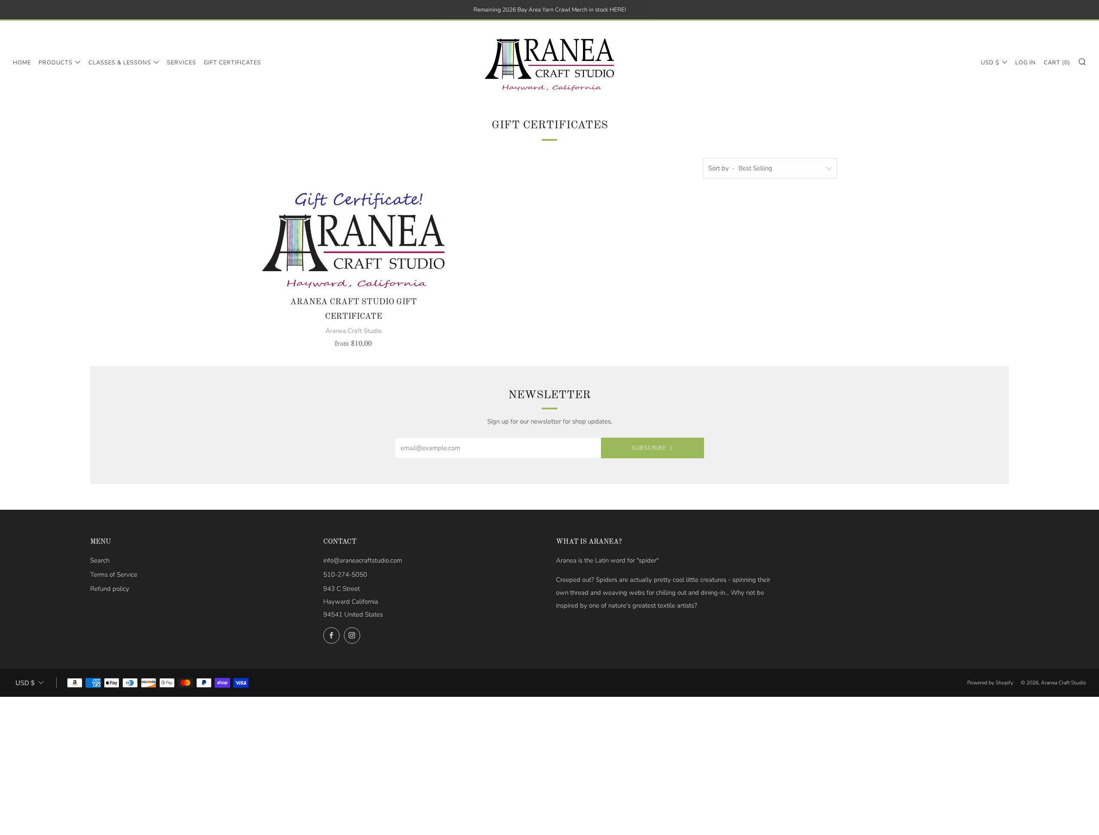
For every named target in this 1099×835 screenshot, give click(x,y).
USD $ (990, 63)
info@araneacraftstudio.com (362, 560)
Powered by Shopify (990, 682)
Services (181, 63)
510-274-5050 (345, 574)
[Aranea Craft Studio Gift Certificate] (353, 240)
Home (22, 63)
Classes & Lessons (119, 63)
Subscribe (648, 448)
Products (56, 63)
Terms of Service (113, 574)
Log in (1025, 63)
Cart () (1057, 63)
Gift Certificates (232, 63)
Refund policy (109, 588)
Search (99, 560)
